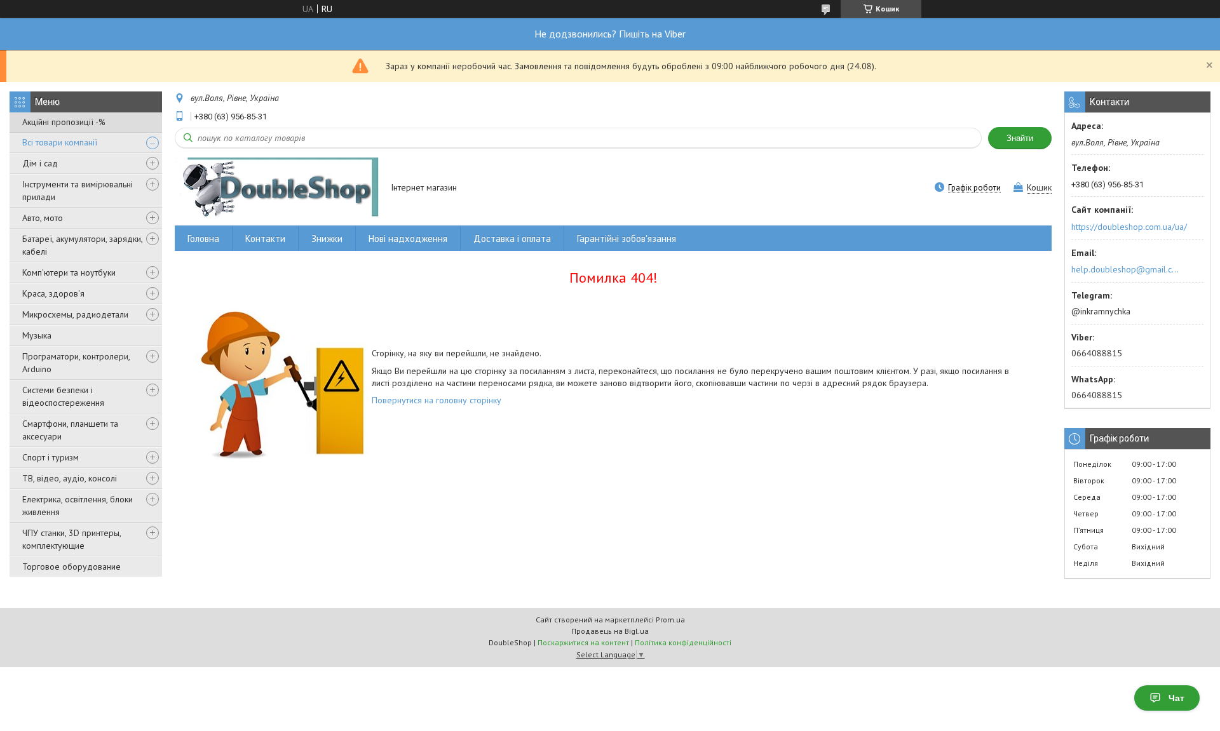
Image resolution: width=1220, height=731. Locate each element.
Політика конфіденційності (683, 642)
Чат (1176, 698)
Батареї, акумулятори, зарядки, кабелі (82, 245)
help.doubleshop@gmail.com (1127, 269)
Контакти (265, 238)
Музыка (36, 335)
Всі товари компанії (59, 142)
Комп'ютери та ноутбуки (69, 272)
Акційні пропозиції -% (63, 122)
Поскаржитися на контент (583, 642)
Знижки (326, 238)
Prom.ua (670, 619)
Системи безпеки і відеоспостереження (63, 396)
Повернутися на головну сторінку (436, 400)
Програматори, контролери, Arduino (76, 363)
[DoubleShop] (277, 188)
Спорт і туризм (50, 457)
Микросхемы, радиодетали (75, 314)
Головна (203, 238)
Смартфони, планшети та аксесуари (70, 430)
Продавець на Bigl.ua (610, 631)
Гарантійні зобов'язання (626, 238)
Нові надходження (408, 238)
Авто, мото (42, 218)
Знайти (1019, 138)
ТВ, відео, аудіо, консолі (69, 478)
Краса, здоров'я (53, 293)
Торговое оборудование (71, 566)
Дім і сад (40, 163)
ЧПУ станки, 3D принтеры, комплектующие (71, 539)
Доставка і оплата (512, 238)
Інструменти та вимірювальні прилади (77, 190)
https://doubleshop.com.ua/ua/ (1129, 226)
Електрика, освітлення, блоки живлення (77, 505)
